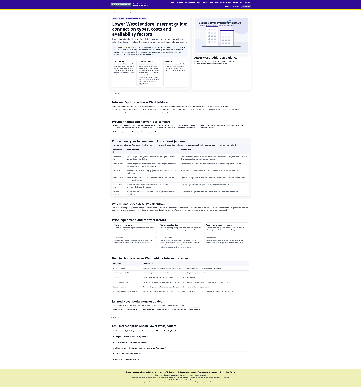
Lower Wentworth (163, 309)
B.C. (241, 2)
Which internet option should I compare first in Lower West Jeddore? (140, 348)
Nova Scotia (214, 2)
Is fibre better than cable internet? (128, 354)
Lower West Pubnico (179, 309)
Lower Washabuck (133, 309)
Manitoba (180, 2)
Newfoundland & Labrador (229, 2)
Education (236, 6)
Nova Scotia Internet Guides (142, 372)
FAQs (156, 372)
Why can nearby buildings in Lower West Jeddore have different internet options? (145, 331)
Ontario (227, 6)
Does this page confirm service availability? (131, 342)
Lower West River (195, 309)
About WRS (164, 372)
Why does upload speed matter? (127, 359)
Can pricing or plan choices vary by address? (131, 337)
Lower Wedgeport (148, 309)
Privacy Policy (224, 372)
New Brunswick (202, 2)
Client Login (246, 6)
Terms (232, 372)
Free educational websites (207, 372)
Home (172, 2)
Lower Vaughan (118, 309)
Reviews (172, 372)
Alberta (247, 2)
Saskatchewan (190, 2)
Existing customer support (186, 372)
